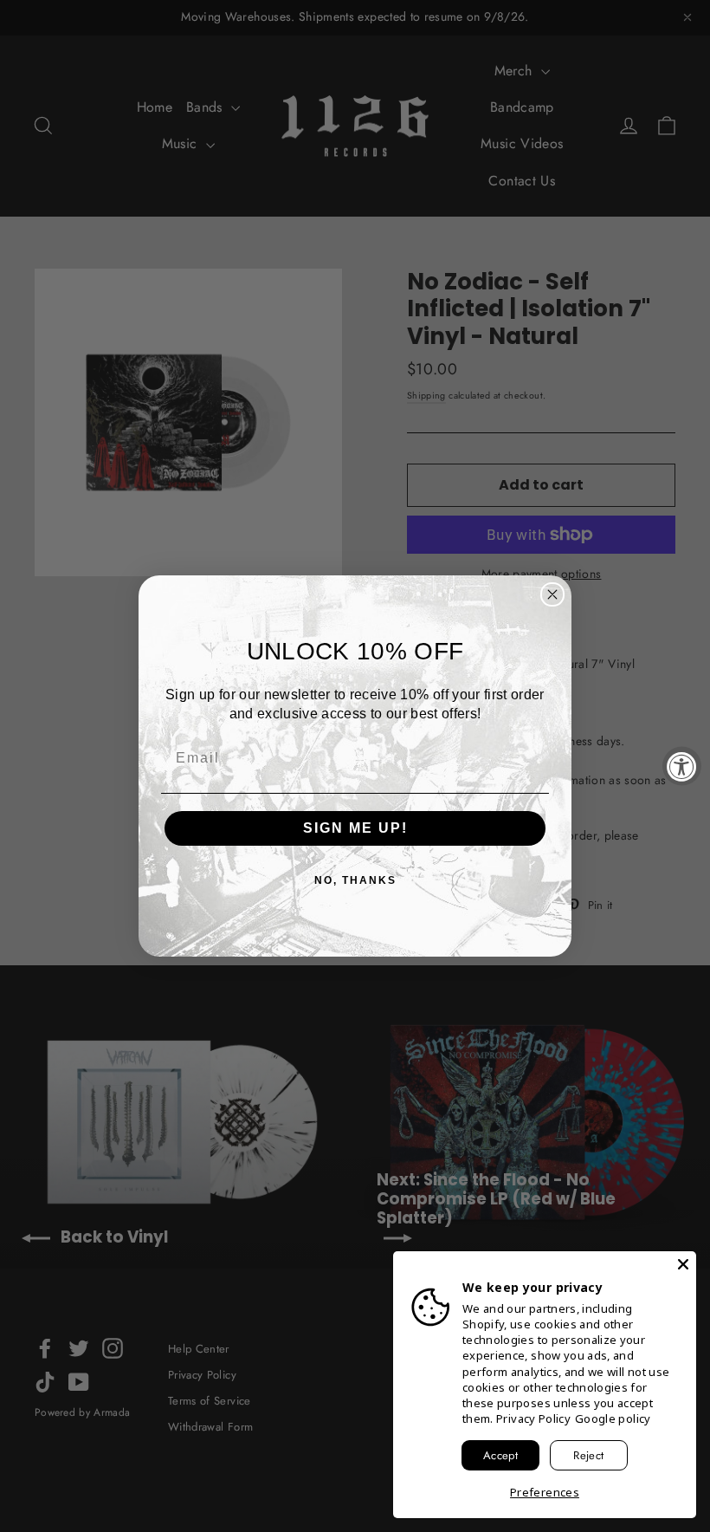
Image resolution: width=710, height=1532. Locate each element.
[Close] (683, 1264)
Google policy (613, 1418)
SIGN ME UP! (355, 828)
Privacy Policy (533, 1418)
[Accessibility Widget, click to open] (681, 766)
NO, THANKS (355, 880)
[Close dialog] (552, 594)
